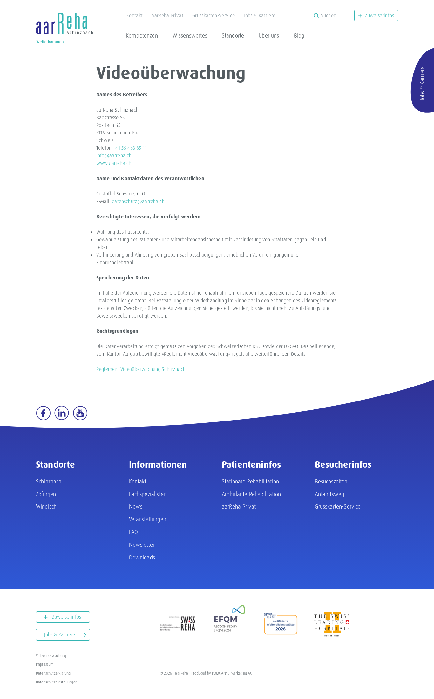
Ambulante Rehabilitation (251, 494)
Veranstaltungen (147, 519)
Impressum (45, 664)
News (136, 506)
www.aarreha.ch (113, 163)
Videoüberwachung (51, 655)
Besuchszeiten (331, 481)
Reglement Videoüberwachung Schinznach (141, 369)
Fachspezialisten (148, 494)
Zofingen (46, 494)
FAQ (133, 532)
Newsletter (142, 544)
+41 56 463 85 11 (129, 148)
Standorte (233, 35)
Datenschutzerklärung (53, 673)
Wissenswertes (190, 35)
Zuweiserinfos (379, 15)
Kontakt (134, 15)
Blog (299, 35)
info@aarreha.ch (114, 155)
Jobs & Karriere (259, 15)
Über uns (269, 35)
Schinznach (49, 481)
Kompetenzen (142, 35)
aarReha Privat (167, 15)
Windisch (46, 506)
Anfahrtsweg (329, 494)
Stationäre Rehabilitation (250, 481)
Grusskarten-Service (213, 15)
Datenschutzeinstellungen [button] (56, 682)
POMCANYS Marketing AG (232, 673)
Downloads (142, 557)
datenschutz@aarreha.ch (138, 201)
